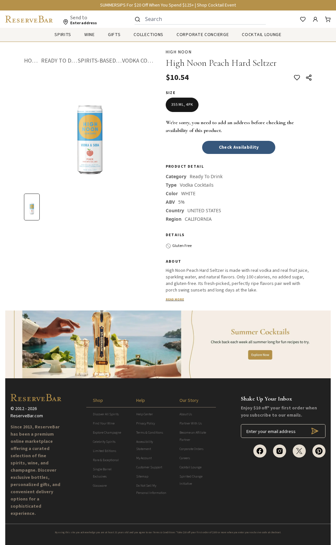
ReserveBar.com (26, 416)
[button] (32, 61)
